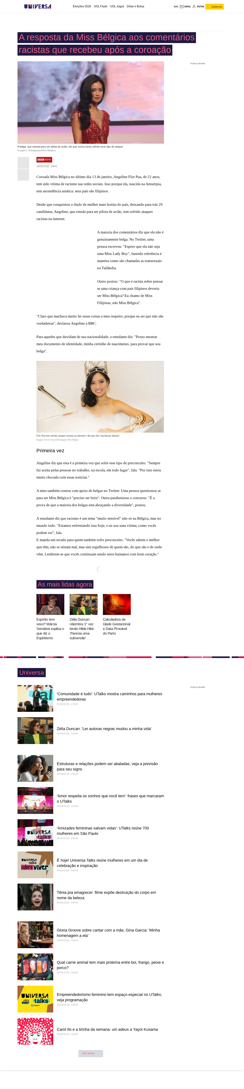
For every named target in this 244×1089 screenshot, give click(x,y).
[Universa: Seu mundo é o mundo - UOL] (37, 6)
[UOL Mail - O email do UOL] (185, 6)
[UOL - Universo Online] (54, 6)
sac (176, 6)
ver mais (88, 1053)
